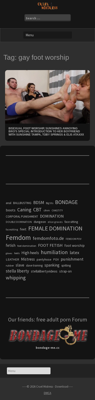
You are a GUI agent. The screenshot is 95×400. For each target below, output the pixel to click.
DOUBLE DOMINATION (19, 222)
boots (10, 210)
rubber (10, 265)
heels (17, 253)
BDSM (38, 202)
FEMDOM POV (73, 239)
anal (8, 203)
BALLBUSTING (22, 203)
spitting (66, 265)
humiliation (54, 252)
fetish (10, 245)
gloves (9, 253)
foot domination (26, 245)
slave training (34, 265)
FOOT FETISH (50, 245)
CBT (37, 209)
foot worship (74, 245)
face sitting (71, 222)
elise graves (55, 222)
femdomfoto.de (48, 238)
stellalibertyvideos (44, 271)
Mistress (28, 259)
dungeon (40, 222)
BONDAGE (66, 202)
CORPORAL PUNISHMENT (22, 216)
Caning (24, 210)
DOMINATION (52, 216)
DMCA (47, 393)
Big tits (49, 203)
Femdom (18, 237)
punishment (72, 259)
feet (23, 229)
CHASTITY (57, 210)
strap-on (65, 271)
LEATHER (12, 259)
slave (20, 265)
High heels (30, 252)
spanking (52, 265)
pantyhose (44, 259)
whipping (16, 277)
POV (56, 259)
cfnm (47, 210)
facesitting (12, 229)
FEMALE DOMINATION (55, 228)
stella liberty (17, 271)
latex (74, 252)
